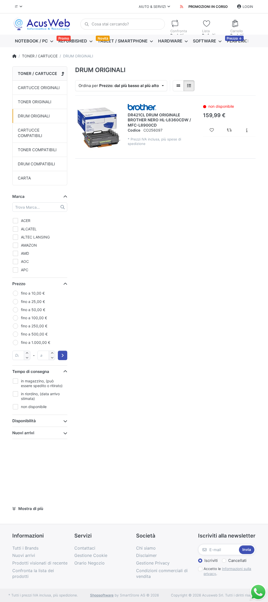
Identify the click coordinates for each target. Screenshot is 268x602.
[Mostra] (178, 85)
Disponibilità (24, 420)
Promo (63, 38)
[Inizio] (14, 56)
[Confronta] (229, 130)
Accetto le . (227, 571)
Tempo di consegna (30, 371)
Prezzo (18, 283)
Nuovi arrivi (23, 432)
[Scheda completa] (246, 130)
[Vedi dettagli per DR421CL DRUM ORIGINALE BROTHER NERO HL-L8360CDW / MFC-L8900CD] (98, 127)
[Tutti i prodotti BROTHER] (142, 107)
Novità (103, 38)
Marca (18, 196)
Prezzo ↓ (234, 38)
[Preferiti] (212, 130)
